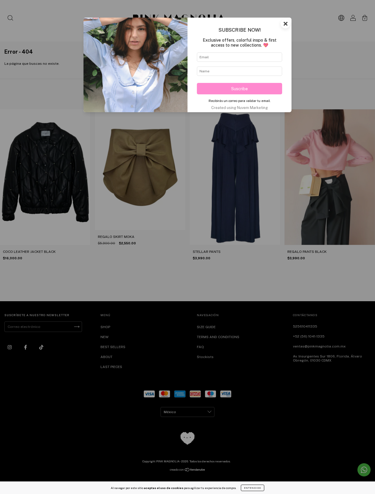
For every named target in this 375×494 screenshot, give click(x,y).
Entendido (252, 487)
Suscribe (239, 88)
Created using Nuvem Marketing (239, 107)
